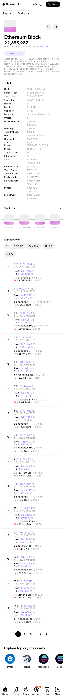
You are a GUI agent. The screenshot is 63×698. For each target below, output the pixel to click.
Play (5, 13)
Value (19, 246)
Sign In (55, 4)
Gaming (21, 13)
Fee (49, 246)
